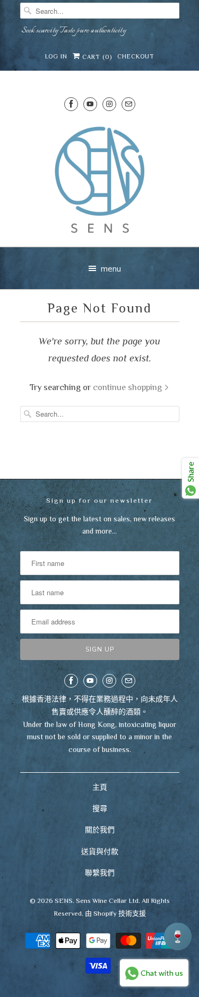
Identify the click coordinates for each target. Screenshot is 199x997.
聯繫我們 (100, 872)
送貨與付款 (99, 851)
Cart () (96, 57)
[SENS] (100, 180)
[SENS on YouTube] (90, 104)
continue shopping (128, 387)
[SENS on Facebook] (71, 104)
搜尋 (99, 808)
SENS (64, 901)
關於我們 (100, 829)
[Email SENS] (128, 104)
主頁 (99, 787)
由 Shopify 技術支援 (115, 913)
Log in (56, 56)
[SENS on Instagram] (109, 104)
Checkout (135, 56)
